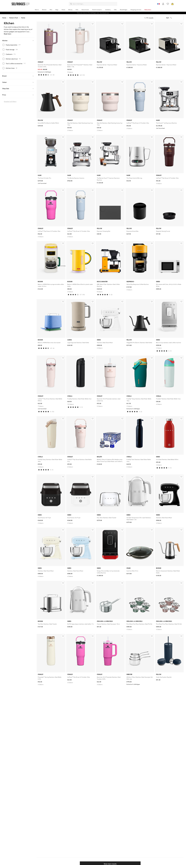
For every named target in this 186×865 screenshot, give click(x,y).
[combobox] (94, 4)
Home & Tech (13, 18)
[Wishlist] (168, 4)
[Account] (163, 4)
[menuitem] (37, 10)
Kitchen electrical (13, 59)
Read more (7, 34)
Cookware (11, 54)
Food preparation (13, 45)
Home (4, 18)
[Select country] (158, 4)
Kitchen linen (11, 68)
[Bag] (172, 4)
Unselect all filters (10, 101)
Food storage (12, 49)
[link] (51, 66)
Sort (167, 18)
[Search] (71, 4)
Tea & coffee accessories (16, 63)
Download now (104, 13)
